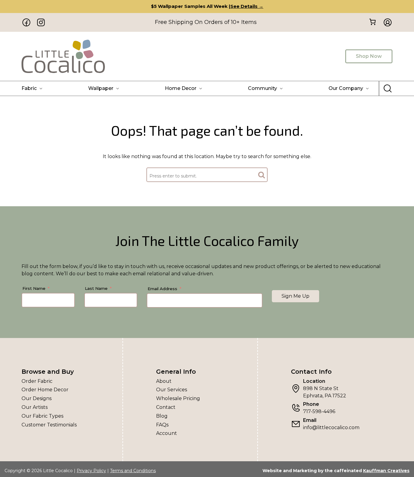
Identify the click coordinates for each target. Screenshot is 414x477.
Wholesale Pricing (178, 398)
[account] (385, 22)
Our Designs (37, 398)
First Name (33, 288)
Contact (165, 407)
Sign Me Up (295, 296)
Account (166, 433)
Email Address (162, 288)
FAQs (162, 425)
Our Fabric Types (42, 416)
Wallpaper (100, 88)
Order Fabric (37, 381)
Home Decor (180, 88)
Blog (162, 416)
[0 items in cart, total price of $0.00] (372, 22)
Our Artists (35, 407)
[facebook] (26, 22)
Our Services (171, 390)
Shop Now (369, 56)
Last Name (96, 288)
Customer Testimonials (49, 425)
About (164, 381)
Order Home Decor (45, 390)
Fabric (29, 88)
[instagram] (41, 22)
